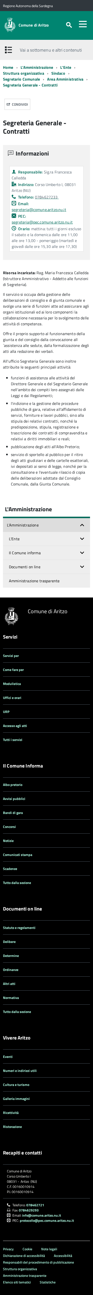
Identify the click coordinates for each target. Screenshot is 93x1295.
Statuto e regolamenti (19, 927)
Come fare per (13, 669)
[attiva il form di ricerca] (69, 25)
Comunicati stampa (17, 854)
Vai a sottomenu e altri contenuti (51, 50)
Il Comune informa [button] (25, 553)
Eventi (8, 1056)
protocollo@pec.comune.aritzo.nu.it (47, 1220)
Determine (11, 955)
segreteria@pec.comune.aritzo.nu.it (42, 222)
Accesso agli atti (15, 725)
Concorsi (9, 826)
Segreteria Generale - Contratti (30, 85)
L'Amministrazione (37, 67)
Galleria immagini (16, 1098)
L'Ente (65, 67)
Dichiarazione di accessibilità (24, 1255)
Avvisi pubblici (14, 798)
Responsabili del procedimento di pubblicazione (38, 1262)
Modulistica (12, 683)
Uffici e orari (12, 697)
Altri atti (9, 983)
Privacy (8, 1249)
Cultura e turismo (16, 1084)
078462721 (35, 1205)
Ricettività (11, 1112)
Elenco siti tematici (17, 1282)
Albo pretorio (12, 784)
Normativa (11, 997)
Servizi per (11, 655)
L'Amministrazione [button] (23, 525)
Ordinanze (10, 969)
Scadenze (10, 868)
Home (8, 67)
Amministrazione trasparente (34, 581)
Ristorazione (12, 1126)
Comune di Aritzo (34, 25)
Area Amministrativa (65, 79)
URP (6, 711)
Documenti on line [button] (24, 567)
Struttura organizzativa (23, 73)
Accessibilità (63, 1255)
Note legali (49, 1249)
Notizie (8, 840)
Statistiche (48, 1282)
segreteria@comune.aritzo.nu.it (39, 210)
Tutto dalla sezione (17, 882)
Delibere (9, 941)
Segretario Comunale (21, 79)
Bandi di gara (13, 812)
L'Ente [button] (14, 539)
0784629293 (29, 1210)
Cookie (27, 1249)
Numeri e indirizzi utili (20, 1070)
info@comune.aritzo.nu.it (41, 1215)
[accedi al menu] (83, 24)
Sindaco (58, 73)
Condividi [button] (19, 104)
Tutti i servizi (12, 739)
